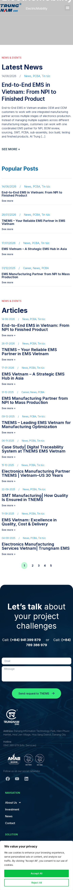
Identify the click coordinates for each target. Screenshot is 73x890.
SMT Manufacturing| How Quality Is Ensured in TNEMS (35, 497)
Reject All (36, 882)
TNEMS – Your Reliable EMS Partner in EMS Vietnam (33, 222)
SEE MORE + (11, 149)
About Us (11, 802)
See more (7, 200)
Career (27, 268)
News (27, 76)
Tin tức (46, 76)
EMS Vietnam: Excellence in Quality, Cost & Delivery (29, 521)
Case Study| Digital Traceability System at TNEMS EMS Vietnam (34, 449)
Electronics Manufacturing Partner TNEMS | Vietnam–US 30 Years (36, 473)
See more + (8, 335)
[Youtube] (17, 779)
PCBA (36, 76)
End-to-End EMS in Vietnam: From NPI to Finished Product (29, 91)
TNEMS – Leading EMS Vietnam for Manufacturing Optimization (36, 424)
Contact (10, 823)
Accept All (36, 873)
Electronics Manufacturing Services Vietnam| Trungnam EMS (36, 546)
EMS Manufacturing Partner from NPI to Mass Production (36, 275)
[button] (67, 8)
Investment (12, 809)
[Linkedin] (26, 779)
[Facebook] (7, 779)
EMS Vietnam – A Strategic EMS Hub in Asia (34, 249)
